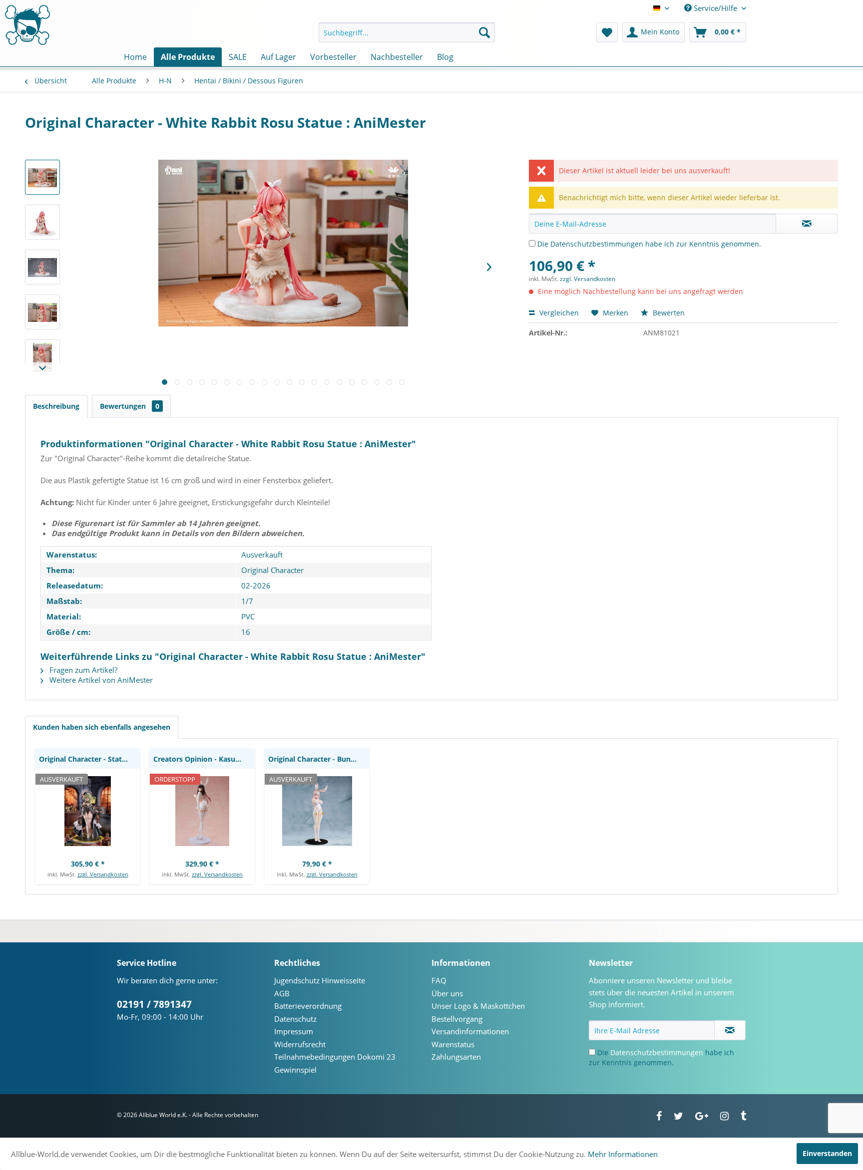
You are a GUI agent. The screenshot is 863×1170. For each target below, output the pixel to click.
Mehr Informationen (623, 1154)
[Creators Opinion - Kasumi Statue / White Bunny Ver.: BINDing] (202, 811)
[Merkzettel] (607, 32)
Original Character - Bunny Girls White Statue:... (318, 759)
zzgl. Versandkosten (587, 279)
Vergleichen (558, 312)
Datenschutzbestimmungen (596, 244)
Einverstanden (827, 1153)
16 (245, 632)
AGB (282, 993)
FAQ (439, 980)
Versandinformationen (470, 1031)
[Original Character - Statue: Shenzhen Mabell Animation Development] (87, 811)
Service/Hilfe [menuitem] (715, 8)
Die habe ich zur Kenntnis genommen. (649, 244)
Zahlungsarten (456, 1057)
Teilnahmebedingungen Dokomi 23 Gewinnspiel (335, 1063)
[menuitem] (407, 32)
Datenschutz (295, 1019)
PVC (248, 616)
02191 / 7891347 (154, 1004)
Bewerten (668, 312)
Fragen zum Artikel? (82, 670)
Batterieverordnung (308, 1006)
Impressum (293, 1031)
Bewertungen (129, 406)
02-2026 (256, 585)
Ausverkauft (262, 555)
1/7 (247, 601)
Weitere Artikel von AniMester (100, 680)
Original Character (272, 570)
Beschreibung (56, 406)
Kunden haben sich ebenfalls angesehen (101, 727)
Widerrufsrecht (300, 1044)
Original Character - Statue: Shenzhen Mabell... (89, 759)
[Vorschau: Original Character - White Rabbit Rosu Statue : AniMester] (42, 177)
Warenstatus (453, 1044)
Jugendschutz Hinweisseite (319, 980)
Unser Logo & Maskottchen (478, 1006)
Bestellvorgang (457, 1019)
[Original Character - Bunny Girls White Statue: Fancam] (317, 811)
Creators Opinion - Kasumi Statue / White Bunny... (203, 759)
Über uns (447, 993)
